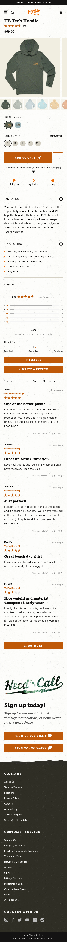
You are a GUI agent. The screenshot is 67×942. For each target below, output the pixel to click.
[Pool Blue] (18, 125)
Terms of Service (13, 787)
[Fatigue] (8, 125)
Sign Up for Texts (30, 747)
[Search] (12, 12)
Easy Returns (33, 184)
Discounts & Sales (14, 884)
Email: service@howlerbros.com (21, 851)
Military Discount (13, 878)
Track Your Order (13, 856)
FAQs (7, 895)
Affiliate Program (13, 814)
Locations (9, 793)
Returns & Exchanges (15, 862)
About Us (9, 782)
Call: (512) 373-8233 (14, 845)
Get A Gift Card (12, 900)
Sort (35, 381)
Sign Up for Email (31, 735)
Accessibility (10, 809)
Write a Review (42, 370)
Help (53, 184)
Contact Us (10, 840)
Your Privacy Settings (33, 935)
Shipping (14, 184)
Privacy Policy (11, 798)
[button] (60, 12)
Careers (8, 804)
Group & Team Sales (15, 889)
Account (8, 867)
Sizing (7, 873)
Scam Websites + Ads (15, 820)
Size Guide (56, 136)
